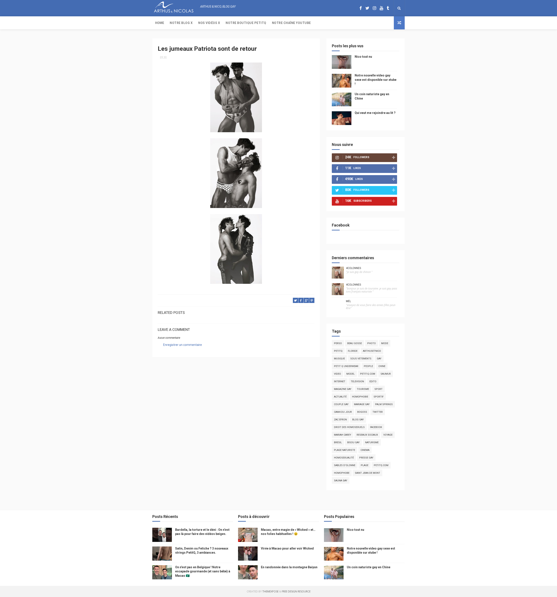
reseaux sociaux (367, 434)
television (357, 381)
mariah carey (342, 434)
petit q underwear (346, 366)
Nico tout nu (363, 56)
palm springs (384, 404)
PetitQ (338, 351)
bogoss (362, 412)
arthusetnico (372, 351)
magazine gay (342, 389)
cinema (365, 450)
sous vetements (360, 358)
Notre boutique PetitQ (246, 23)
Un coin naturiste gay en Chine (368, 567)
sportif (379, 396)
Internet (339, 381)
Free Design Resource (296, 591)
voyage (388, 434)
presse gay (366, 457)
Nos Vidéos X (209, 23)
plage (364, 465)
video (337, 373)
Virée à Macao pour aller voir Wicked (287, 548)
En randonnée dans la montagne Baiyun (289, 567)
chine (381, 366)
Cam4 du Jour (343, 412)
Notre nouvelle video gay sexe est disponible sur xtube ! (375, 80)
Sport (378, 389)
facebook (376, 427)
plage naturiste (344, 450)
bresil (338, 442)
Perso (338, 343)
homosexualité (344, 457)
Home (159, 23)
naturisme (372, 442)
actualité (340, 396)
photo (371, 343)
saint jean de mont (367, 473)
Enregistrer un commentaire (182, 345)
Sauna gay (340, 480)
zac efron (340, 419)
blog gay (358, 419)
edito (372, 381)
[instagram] (374, 8)
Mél (348, 301)
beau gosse (354, 343)
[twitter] (367, 8)
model (350, 373)
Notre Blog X (181, 23)
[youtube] (381, 8)
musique (339, 358)
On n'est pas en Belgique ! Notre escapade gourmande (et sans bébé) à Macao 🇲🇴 (202, 571)
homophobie (360, 396)
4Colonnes (353, 268)
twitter (377, 412)
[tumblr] (388, 8)
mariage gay (362, 404)
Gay (379, 358)
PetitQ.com (381, 465)
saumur (386, 373)
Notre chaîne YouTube (291, 23)
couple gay (341, 404)
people (368, 366)
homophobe (341, 473)
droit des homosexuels (349, 427)
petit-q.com (367, 373)
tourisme (363, 389)
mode (384, 343)
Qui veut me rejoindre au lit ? (375, 113)
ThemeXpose (270, 591)
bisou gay (353, 442)
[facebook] (360, 8)
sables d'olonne (344, 465)
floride (352, 351)
